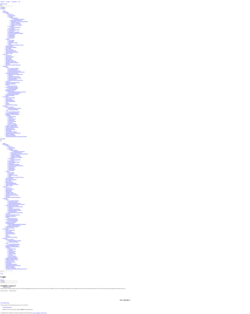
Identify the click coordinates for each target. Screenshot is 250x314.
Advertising (14, 1)
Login (6, 3)
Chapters (8, 1)
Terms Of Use (44, 312)
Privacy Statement (36, 312)
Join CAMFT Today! (5, 302)
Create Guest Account (7, 307)
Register (2, 3)
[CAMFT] (3, 7)
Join (19, 1)
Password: (3, 282)
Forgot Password (12, 290)
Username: (3, 281)
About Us (3, 1)
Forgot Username (4, 290)
